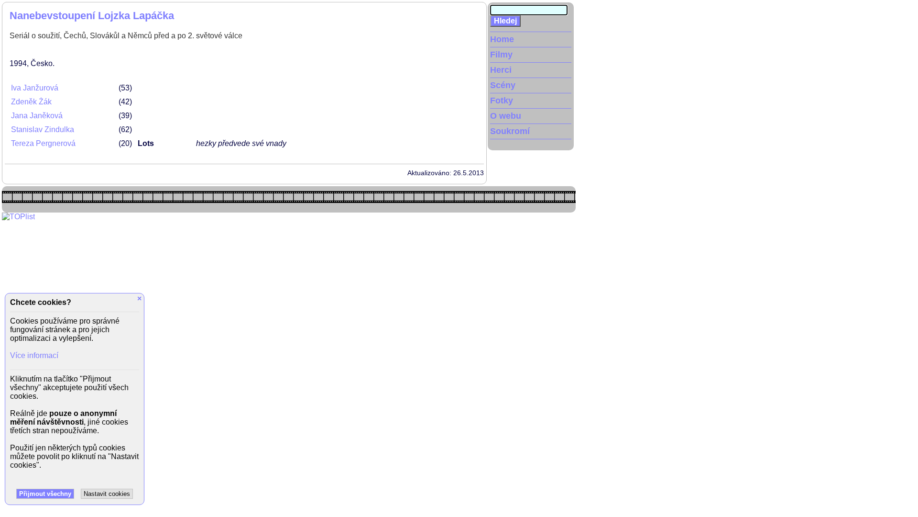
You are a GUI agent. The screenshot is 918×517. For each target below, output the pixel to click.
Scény (502, 85)
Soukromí (510, 131)
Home (502, 39)
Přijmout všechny (45, 493)
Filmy (501, 54)
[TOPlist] (18, 217)
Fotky (501, 100)
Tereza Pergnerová (43, 143)
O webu (505, 116)
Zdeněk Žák (31, 102)
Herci (501, 70)
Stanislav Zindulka (42, 129)
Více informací (34, 355)
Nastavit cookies (107, 493)
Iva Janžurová (34, 88)
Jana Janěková (37, 116)
